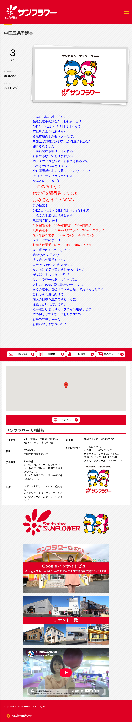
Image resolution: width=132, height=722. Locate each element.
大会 (37, 337)
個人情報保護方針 (22, 715)
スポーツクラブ (46, 493)
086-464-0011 (101, 454)
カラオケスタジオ (52, 496)
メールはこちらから (95, 447)
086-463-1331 (100, 457)
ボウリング (30, 493)
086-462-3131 (98, 450)
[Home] (31, 11)
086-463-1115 (103, 460)
